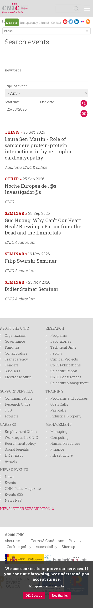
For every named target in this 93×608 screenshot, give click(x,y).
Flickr (82, 21)
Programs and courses (69, 398)
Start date (12, 102)
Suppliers (12, 371)
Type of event (16, 86)
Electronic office (18, 377)
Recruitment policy (20, 443)
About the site (15, 540)
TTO (8, 410)
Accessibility (46, 546)
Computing (59, 437)
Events (10, 482)
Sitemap (68, 546)
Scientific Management (69, 383)
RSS (88, 21)
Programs (58, 335)
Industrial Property (65, 416)
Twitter (70, 21)
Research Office (17, 404)
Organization (15, 335)
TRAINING (54, 391)
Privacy (75, 540)
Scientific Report (63, 371)
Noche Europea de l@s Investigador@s (30, 189)
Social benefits (17, 449)
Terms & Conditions (47, 540)
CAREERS (8, 424)
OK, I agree (34, 595)
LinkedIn (76, 21)
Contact (56, 22)
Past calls (58, 410)
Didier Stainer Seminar (31, 289)
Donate (12, 22)
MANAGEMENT (59, 424)
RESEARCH (55, 328)
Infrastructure (61, 455)
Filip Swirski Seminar (31, 261)
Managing (58, 431)
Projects (11, 416)
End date (47, 102)
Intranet (44, 22)
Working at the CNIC (21, 437)
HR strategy (14, 455)
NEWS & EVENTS (14, 469)
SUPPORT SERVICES (16, 391)
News (9, 476)
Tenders (12, 365)
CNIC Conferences (65, 377)
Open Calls (59, 404)
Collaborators (16, 353)
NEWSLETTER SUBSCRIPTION (25, 508)
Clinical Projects (64, 359)
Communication (18, 398)
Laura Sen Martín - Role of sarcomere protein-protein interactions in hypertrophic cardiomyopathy (38, 148)
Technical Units (63, 347)
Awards (11, 461)
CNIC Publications (65, 365)
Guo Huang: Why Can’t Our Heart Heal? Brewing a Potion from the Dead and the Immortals (43, 226)
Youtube (65, 21)
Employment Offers (21, 431)
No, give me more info (46, 586)
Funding (12, 347)
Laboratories (60, 341)
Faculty (56, 353)
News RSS (13, 500)
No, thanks (60, 595)
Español (4, 21)
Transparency (29, 22)
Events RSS (14, 494)
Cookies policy (19, 546)
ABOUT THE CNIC (14, 328)
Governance (15, 341)
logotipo (25, 5)
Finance (57, 449)
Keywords (13, 70)
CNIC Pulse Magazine (23, 488)
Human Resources (65, 443)
